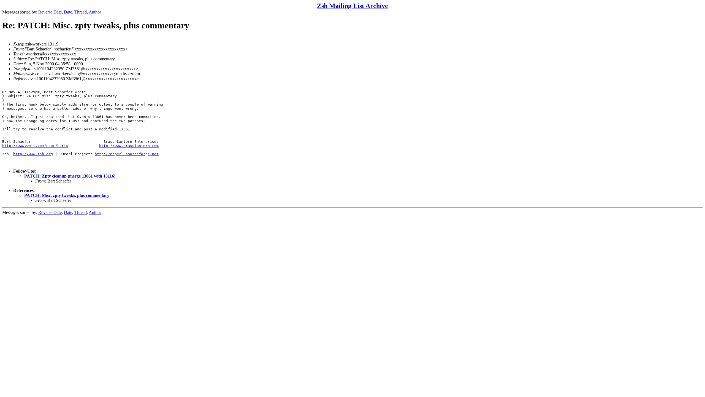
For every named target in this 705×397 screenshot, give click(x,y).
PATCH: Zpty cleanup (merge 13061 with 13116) (69, 176)
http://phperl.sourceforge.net (127, 154)
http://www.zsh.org (33, 154)
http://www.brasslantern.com (129, 146)
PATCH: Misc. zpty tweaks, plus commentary (66, 195)
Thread (80, 12)
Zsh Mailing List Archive (352, 5)
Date (68, 12)
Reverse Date (50, 12)
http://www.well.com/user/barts (35, 146)
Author (95, 12)
